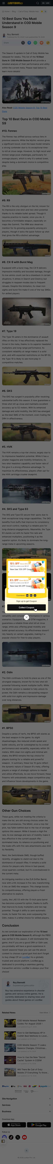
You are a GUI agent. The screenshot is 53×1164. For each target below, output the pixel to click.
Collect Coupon (26, 607)
